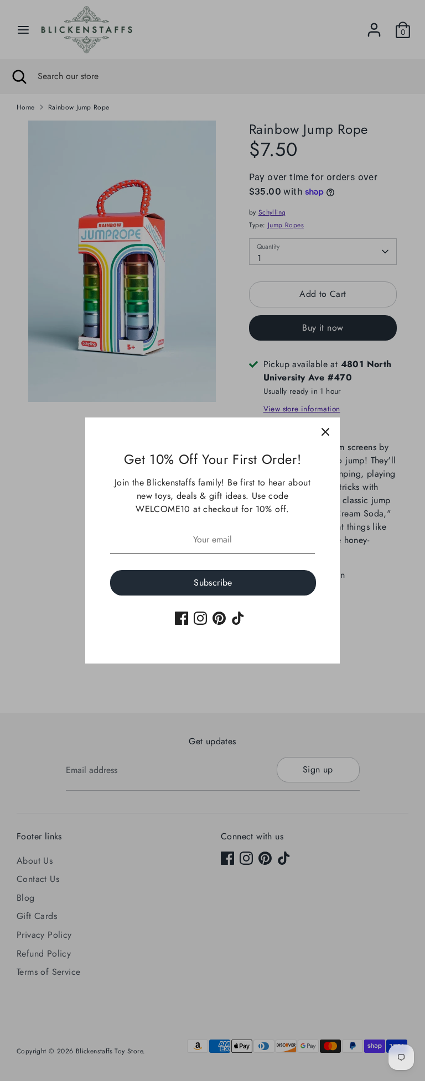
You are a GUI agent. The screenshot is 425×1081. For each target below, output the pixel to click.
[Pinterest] (219, 618)
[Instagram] (200, 618)
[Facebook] (181, 618)
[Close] (325, 432)
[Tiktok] (238, 618)
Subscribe (213, 582)
